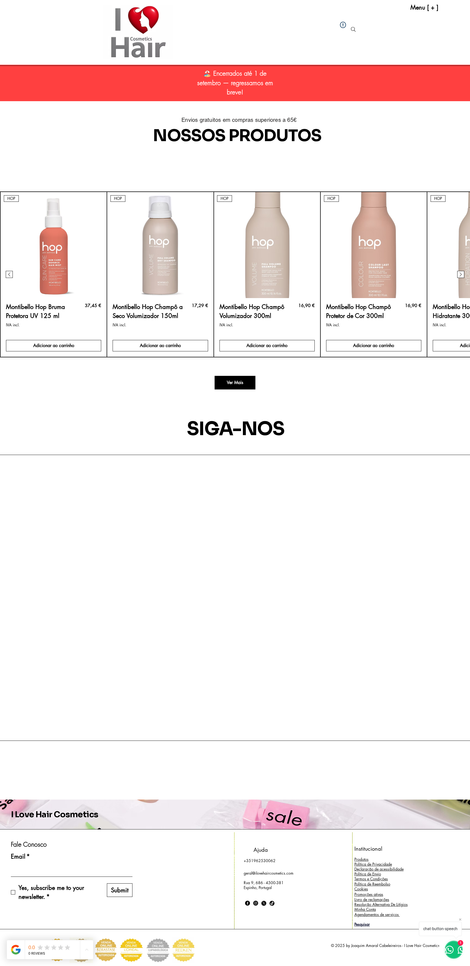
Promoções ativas (368, 894)
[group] (235, 274)
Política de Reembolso (372, 884)
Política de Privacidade (373, 864)
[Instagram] (256, 903)
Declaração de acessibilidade (379, 869)
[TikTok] (272, 903)
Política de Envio (367, 874)
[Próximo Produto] (460, 274)
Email (20, 856)
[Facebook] (248, 903)
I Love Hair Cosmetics (54, 814)
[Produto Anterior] (9, 274)
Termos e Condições (371, 878)
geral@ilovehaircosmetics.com (268, 873)
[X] (264, 903)
